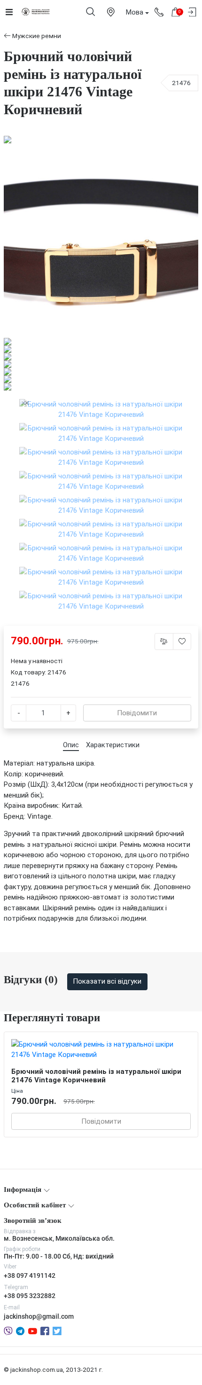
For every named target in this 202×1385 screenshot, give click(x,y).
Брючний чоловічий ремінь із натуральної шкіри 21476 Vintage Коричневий (96, 1076)
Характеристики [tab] (113, 745)
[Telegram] (20, 1330)
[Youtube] (32, 1330)
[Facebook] (44, 1330)
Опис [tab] (71, 745)
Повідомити (137, 713)
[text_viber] (8, 1330)
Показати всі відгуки (107, 981)
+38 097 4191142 (29, 1275)
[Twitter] (57, 1330)
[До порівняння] (164, 641)
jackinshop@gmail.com (39, 1316)
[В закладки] (182, 641)
